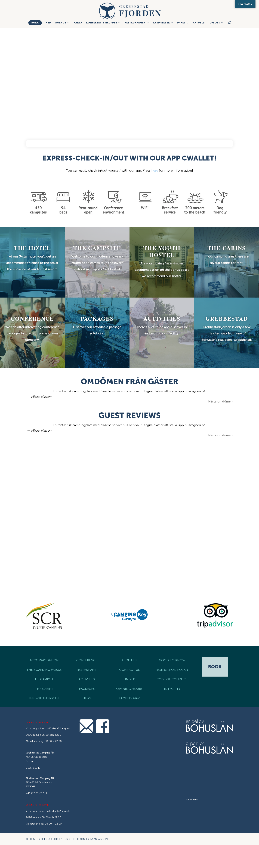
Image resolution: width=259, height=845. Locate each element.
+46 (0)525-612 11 (36, 793)
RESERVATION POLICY (172, 670)
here (154, 170)
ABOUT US (129, 660)
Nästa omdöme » (220, 401)
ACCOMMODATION (44, 660)
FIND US (129, 679)
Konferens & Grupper (101, 23)
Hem (48, 23)
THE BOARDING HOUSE (44, 670)
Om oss (215, 23)
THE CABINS (44, 689)
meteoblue (192, 799)
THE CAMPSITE (44, 679)
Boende (60, 23)
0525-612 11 (33, 767)
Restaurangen (135, 23)
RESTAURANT (87, 670)
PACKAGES (87, 689)
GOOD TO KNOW (172, 660)
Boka (35, 22)
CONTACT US (129, 670)
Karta (78, 23)
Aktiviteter (161, 23)
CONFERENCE (86, 660)
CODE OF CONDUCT (172, 679)
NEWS (86, 698)
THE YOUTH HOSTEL (44, 698)
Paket (181, 23)
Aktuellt (199, 23)
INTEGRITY (172, 689)
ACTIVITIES (87, 679)
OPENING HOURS (129, 689)
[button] (19, 524)
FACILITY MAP (129, 698)
